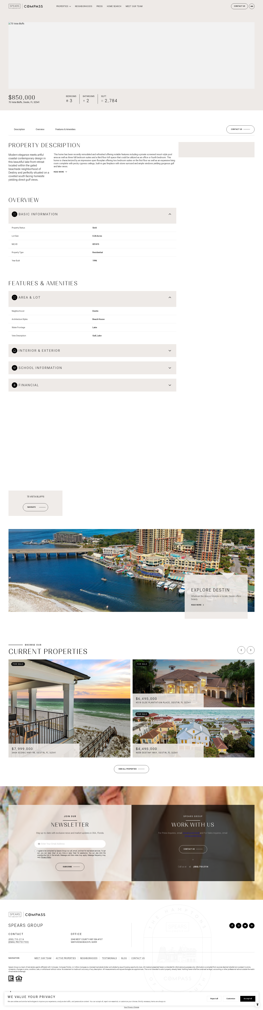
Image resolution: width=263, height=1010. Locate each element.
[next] (251, 650)
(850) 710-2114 (200, 867)
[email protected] (191, 833)
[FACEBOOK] (232, 925)
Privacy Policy (46, 857)
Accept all (248, 999)
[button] (240, 129)
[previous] (241, 650)
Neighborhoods (83, 6)
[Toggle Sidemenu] (252, 6)
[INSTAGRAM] (238, 925)
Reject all (214, 999)
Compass (83, 967)
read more (196, 605)
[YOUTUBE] (245, 925)
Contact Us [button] (138, 958)
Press (100, 6)
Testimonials (109, 958)
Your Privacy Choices (131, 1007)
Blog (124, 958)
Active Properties (66, 958)
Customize (230, 999)
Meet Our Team (134, 6)
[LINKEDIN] (252, 925)
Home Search (114, 6)
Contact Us (239, 6)
